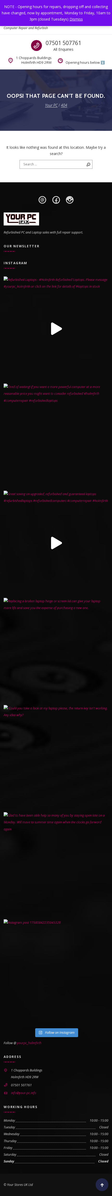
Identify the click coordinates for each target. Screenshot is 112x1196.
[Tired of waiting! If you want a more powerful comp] (56, 436)
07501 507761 (63, 43)
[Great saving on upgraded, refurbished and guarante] (56, 543)
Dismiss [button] (76, 19)
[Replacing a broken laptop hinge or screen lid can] (56, 650)
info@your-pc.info (23, 1093)
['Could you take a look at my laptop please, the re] (56, 757)
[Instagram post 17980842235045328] (56, 971)
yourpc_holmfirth (29, 1043)
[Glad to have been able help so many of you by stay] (56, 864)
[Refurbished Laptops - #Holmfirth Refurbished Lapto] (56, 328)
